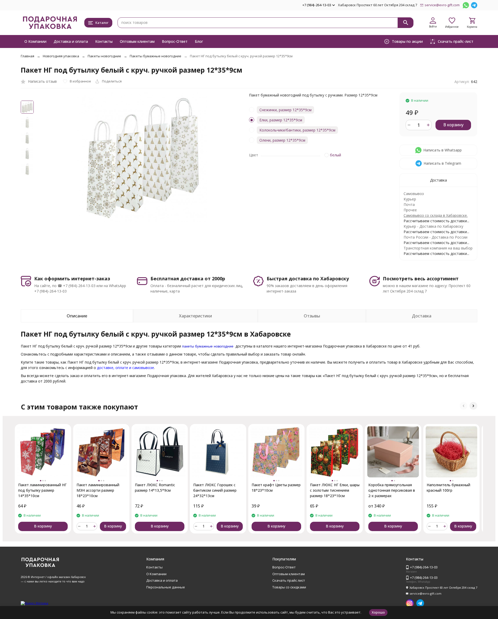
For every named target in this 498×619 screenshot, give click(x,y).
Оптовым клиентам (137, 41)
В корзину (453, 125)
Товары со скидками (289, 587)
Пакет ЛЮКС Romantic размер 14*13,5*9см (155, 487)
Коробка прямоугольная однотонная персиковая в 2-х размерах (391, 490)
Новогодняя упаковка (61, 56)
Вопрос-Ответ (175, 41)
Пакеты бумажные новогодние (155, 56)
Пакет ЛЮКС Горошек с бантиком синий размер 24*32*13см (215, 490)
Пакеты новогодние (104, 56)
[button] (463, 406)
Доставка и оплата (71, 41)
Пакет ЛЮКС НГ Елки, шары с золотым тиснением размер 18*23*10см (334, 490)
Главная (27, 56)
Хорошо (378, 612)
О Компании (35, 41)
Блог (199, 41)
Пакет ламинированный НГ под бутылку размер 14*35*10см (42, 490)
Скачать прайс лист (288, 580)
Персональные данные (165, 587)
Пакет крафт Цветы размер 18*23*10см (276, 487)
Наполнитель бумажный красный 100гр (448, 487)
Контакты (104, 41)
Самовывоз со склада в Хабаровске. (436, 215)
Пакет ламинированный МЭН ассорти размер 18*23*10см (98, 490)
